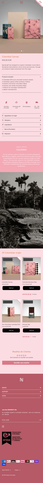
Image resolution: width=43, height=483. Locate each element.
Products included (7, 77)
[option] (21, 210)
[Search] (35, 2)
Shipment (7, 133)
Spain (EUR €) (5, 470)
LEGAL (4, 396)
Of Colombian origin (11, 252)
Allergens (7, 120)
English (17, 470)
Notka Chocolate (10, 475)
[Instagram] (3, 426)
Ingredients (8, 124)
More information (9, 129)
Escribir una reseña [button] (21, 363)
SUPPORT (5, 391)
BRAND (4, 387)
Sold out (11, 288)
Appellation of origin (10, 115)
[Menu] (3, 2)
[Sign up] (40, 420)
